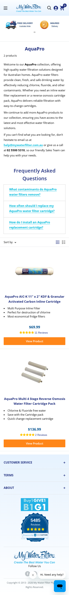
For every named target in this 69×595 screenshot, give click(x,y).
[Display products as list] (63, 242)
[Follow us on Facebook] (27, 573)
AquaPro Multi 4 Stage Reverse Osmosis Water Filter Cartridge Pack (34, 401)
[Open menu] (5, 8)
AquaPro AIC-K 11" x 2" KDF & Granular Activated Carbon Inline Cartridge (34, 298)
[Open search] (49, 8)
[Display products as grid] (57, 242)
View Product (34, 341)
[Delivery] (19, 25)
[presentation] (34, 31)
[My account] (56, 8)
